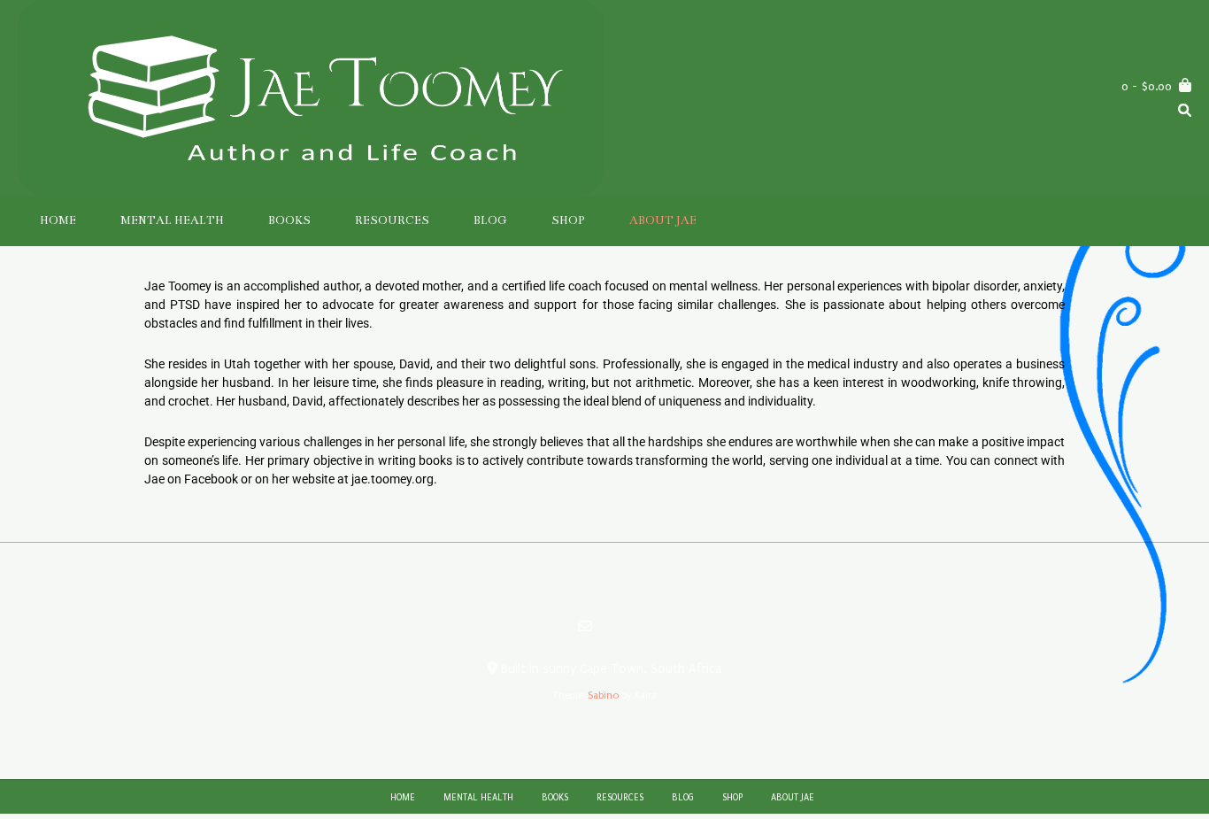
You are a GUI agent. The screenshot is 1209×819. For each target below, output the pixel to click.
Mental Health (172, 220)
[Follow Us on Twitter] (625, 627)
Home (58, 220)
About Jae (663, 220)
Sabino (603, 695)
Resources (392, 220)
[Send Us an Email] (585, 626)
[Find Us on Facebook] (606, 627)
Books (289, 220)
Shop (568, 220)
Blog (490, 220)
